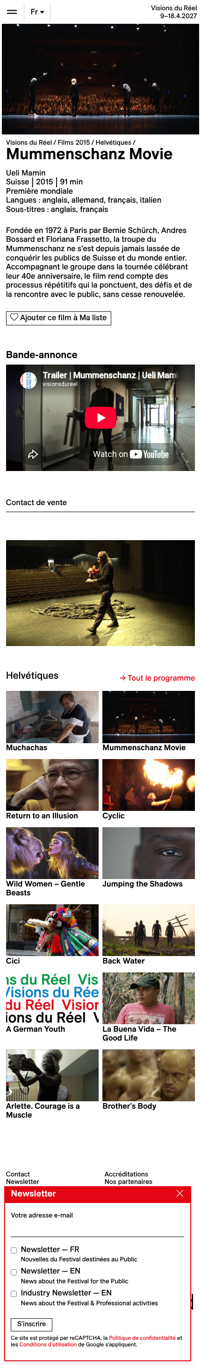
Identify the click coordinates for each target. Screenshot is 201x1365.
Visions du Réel (29, 142)
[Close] (177, 1194)
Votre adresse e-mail (42, 1215)
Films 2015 (73, 142)
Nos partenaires (129, 1181)
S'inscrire (31, 1324)
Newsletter (22, 1181)
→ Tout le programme (157, 678)
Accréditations (126, 1174)
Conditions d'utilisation (48, 1345)
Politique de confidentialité (142, 1338)
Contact (18, 1174)
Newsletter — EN (75, 1275)
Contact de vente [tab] (36, 503)
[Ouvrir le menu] (12, 12)
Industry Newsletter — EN (89, 1297)
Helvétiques (113, 142)
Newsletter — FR (79, 1254)
